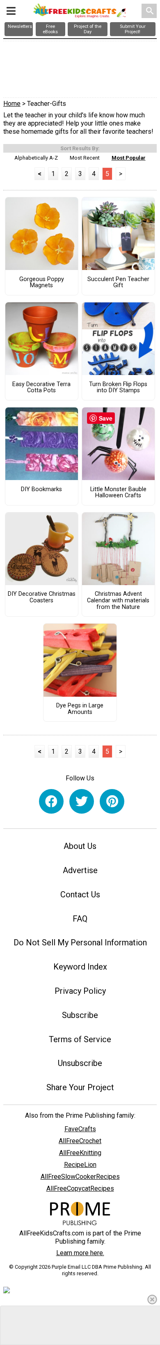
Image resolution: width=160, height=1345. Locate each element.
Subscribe (80, 1015)
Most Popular (129, 158)
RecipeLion (80, 1165)
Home (12, 104)
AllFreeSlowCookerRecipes (80, 1176)
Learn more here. (80, 1253)
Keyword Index (80, 967)
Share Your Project (80, 1087)
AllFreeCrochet (80, 1141)
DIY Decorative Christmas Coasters (41, 597)
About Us (80, 846)
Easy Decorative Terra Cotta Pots (41, 387)
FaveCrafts (80, 1129)
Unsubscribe (80, 1063)
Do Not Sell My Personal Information (80, 942)
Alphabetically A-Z (36, 158)
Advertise (80, 870)
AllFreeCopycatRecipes (80, 1188)
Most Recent (85, 158)
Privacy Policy (80, 991)
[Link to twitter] (81, 801)
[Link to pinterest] (112, 801)
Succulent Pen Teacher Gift (118, 282)
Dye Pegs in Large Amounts (79, 709)
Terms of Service (80, 1039)
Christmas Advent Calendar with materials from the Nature (118, 601)
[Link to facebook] (51, 801)
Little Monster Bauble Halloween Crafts (118, 492)
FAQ (80, 919)
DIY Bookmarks (41, 489)
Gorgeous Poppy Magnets (41, 282)
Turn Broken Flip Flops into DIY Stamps (118, 387)
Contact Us (80, 894)
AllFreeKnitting (80, 1153)
